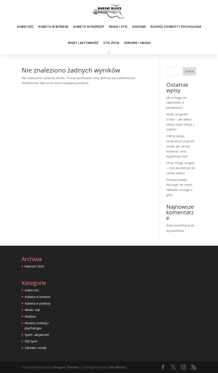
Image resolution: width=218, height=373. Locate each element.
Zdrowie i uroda (137, 43)
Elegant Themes (66, 367)
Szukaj (189, 71)
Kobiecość (25, 27)
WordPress (117, 367)
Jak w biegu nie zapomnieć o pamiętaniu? (176, 103)
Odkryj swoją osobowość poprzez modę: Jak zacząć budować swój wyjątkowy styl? (180, 146)
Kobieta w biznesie (53, 27)
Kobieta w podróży (88, 27)
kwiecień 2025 (34, 266)
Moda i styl (118, 27)
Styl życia (111, 43)
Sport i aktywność (83, 43)
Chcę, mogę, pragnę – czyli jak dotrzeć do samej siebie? (180, 168)
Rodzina (139, 27)
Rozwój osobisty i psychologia (176, 27)
